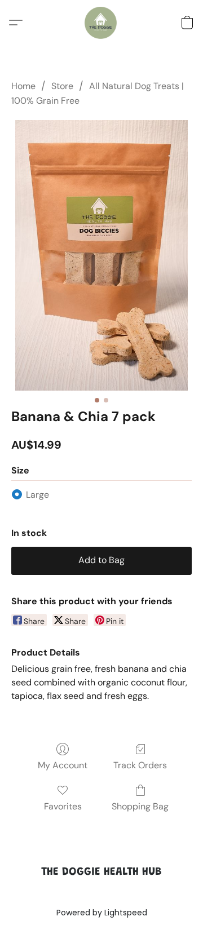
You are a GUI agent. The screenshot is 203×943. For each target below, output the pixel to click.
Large (37, 495)
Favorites (63, 806)
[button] (101, 22)
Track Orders (140, 765)
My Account (62, 765)
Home (23, 86)
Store (62, 86)
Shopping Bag (140, 806)
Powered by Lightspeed (101, 912)
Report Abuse (102, 893)
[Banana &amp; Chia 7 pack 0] (101, 255)
